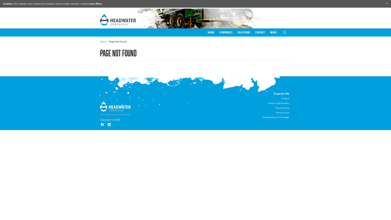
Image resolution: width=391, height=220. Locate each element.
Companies (226, 32)
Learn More (95, 4)
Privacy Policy (282, 108)
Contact (260, 32)
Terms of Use (282, 112)
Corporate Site (281, 94)
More (273, 32)
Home (211, 32)
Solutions (244, 32)
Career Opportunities (278, 103)
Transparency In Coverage (275, 117)
